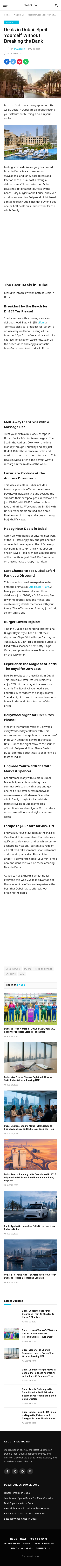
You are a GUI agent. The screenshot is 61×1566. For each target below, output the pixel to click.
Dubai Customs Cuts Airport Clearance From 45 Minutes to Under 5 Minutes (38, 1314)
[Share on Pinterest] (19, 62)
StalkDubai (19, 49)
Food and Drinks (43, 968)
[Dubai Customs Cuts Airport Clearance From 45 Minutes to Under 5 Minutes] (11, 1314)
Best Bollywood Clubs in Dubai (20, 1518)
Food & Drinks (38, 1539)
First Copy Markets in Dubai (19, 1503)
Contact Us (43, 1548)
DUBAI (27, 968)
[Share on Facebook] (7, 62)
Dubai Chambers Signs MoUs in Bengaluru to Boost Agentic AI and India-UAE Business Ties (39, 1372)
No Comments (14, 54)
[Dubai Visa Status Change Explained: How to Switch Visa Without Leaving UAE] (30, 1057)
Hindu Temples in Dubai (17, 1492)
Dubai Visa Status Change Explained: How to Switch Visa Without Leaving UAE (38, 1353)
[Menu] (5, 5)
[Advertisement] (30, 246)
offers (41, 322)
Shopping (11, 973)
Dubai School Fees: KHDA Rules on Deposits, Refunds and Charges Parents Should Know (39, 1415)
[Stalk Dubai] (30, 5)
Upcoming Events (22, 1548)
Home (7, 14)
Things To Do (18, 14)
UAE (22, 973)
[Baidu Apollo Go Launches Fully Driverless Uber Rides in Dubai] (30, 1206)
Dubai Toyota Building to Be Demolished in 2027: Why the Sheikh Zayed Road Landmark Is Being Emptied (30, 1177)
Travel (27, 1543)
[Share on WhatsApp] (26, 62)
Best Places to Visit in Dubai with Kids (24, 1513)
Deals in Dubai (13, 968)
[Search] (56, 5)
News (23, 1539)
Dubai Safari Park (38, 587)
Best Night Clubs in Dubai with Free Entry (26, 1508)
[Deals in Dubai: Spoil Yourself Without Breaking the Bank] (30, 83)
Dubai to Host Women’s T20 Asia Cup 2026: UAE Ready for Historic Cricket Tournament (39, 1333)
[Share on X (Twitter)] (13, 62)
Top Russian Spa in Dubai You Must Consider (28, 1498)
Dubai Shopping (44, 1543)
